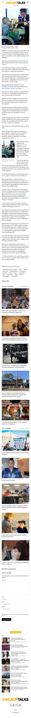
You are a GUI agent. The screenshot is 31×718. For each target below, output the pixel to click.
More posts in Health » (24, 428)
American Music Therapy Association (10, 269)
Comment (4, 580)
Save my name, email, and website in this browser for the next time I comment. (15, 615)
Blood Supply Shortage (8, 480)
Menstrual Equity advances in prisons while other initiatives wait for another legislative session (15, 507)
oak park (16, 274)
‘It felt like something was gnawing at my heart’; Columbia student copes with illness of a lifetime (20, 667)
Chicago (25, 269)
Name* (3, 596)
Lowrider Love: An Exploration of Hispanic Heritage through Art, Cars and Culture (14, 366)
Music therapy (9, 274)
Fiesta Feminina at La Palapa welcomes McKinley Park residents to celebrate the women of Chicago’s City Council (14, 394)
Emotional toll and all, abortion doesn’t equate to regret (15, 453)
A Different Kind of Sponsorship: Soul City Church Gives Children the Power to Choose (15, 339)
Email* (3, 601)
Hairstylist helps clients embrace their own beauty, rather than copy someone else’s (18, 653)
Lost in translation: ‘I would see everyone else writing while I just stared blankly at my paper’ (20, 660)
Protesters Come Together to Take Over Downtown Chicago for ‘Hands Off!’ (13, 311)
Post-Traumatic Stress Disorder (17, 194)
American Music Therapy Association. (11, 88)
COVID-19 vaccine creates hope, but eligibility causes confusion (15, 563)
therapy (21, 274)
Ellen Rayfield (22, 271)
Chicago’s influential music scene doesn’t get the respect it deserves (18, 639)
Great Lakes (5, 272)
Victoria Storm (14, 276)
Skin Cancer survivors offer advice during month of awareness (14, 536)
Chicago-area (5, 271)
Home (15, 710)
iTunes (15, 272)
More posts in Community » (24, 286)
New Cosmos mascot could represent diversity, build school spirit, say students (19, 681)
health (10, 272)
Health (17, 266)
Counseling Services (14, 271)
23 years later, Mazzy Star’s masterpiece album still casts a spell (19, 646)
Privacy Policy (15, 712)
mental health (21, 272)
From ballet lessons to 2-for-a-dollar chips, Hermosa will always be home (19, 687)
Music (4, 274)
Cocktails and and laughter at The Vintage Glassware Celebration (14, 423)
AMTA (20, 269)
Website (3, 606)
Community (11, 266)
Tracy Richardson (6, 276)
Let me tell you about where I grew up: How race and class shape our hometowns (19, 674)
